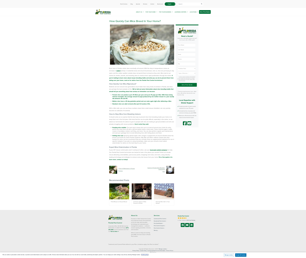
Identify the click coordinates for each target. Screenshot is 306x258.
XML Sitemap (153, 252)
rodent (118, 71)
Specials (138, 4)
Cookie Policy (143, 250)
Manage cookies (163, 249)
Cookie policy (144, 254)
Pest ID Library (123, 4)
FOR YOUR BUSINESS (165, 12)
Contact (152, 4)
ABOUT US (139, 12)
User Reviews (191, 220)
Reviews (145, 4)
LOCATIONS (193, 12)
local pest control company (158, 150)
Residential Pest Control (160, 221)
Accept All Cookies (241, 255)
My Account (160, 4)
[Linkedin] (191, 225)
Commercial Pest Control (160, 218)
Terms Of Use (169, 250)
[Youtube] (187, 225)
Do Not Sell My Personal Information (156, 250)
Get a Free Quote (205, 12)
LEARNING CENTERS (180, 12)
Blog (132, 4)
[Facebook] (183, 225)
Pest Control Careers (159, 228)
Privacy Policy (136, 250)
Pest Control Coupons (159, 225)
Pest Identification (158, 223)
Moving (155, 230)
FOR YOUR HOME (151, 12)
